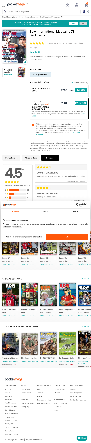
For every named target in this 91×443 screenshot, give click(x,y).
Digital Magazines (43, 403)
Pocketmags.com (76, 393)
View (4, 264)
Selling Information (60, 403)
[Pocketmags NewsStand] (15, 4)
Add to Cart (12, 264)
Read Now (8, 75)
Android (40, 393)
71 (62, 17)
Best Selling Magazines (9, 397)
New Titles (8, 393)
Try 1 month (80, 103)
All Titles (8, 389)
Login (56, 410)
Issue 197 (6, 258)
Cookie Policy (9, 431)
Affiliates (57, 393)
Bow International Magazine (49, 17)
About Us (73, 389)
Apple (39, 389)
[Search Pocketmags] (4, 11)
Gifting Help (25, 407)
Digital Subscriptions (9, 17)
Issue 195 (44, 258)
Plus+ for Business (11, 414)
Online (39, 396)
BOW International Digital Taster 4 (10, 309)
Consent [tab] (15, 212)
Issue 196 (25, 258)
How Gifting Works (27, 403)
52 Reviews (51, 43)
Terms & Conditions (11, 427)
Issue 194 (63, 258)
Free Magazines (10, 403)
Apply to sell (58, 407)
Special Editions (12, 278)
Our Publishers (10, 410)
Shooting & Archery (31, 17)
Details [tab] (45, 212)
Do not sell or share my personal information (23, 237)
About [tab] (75, 212)
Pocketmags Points (44, 400)
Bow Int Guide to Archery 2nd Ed (48, 309)
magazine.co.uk (75, 396)
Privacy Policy (9, 417)
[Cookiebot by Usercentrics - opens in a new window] (78, 205)
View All (85, 279)
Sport (21, 17)
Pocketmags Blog (11, 406)
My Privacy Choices (11, 434)
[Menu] (3, 4)
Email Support (26, 393)
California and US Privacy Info (11, 422)
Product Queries (59, 389)
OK (67, 237)
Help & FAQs (25, 389)
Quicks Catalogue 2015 (29, 309)
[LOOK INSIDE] (14, 63)
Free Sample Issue (67, 309)
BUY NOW (81, 90)
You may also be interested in (20, 326)
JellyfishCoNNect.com (77, 400)
